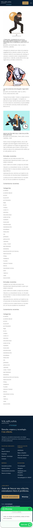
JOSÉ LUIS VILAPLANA (11, 45)
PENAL (5, 256)
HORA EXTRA (6, 217)
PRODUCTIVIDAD (7, 263)
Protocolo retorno (22, 457)
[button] (29, 509)
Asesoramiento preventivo (8, 470)
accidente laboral (7, 193)
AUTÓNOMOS (7, 200)
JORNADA (5, 236)
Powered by (16, 511)
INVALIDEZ (6, 232)
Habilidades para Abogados (22, 471)
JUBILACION (6, 239)
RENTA (5, 266)
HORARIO (5, 219)
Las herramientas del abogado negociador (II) (16, 89)
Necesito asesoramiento (10, 496)
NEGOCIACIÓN (11, 93)
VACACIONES (6, 278)
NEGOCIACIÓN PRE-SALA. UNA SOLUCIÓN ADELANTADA (16, 134)
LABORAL (11, 47)
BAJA (4, 202)
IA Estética (20, 475)
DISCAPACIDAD (7, 215)
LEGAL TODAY (7, 244)
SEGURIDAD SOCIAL (8, 268)
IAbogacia (20, 468)
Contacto (25, 3)
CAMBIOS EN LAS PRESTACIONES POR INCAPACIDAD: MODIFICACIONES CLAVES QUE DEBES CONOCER (15, 160)
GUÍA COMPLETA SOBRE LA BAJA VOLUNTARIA (15, 164)
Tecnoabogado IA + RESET (24, 477)
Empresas (4, 453)
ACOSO (5, 195)
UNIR (16, 93)
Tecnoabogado (21, 466)
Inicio (3, 449)
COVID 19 (5, 210)
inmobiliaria (6, 229)
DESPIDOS (20, 450)
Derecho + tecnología (7, 456)
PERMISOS (6, 258)
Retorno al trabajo (6, 473)
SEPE (4, 270)
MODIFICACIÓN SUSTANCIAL (11, 251)
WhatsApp (25, 496)
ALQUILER (6, 198)
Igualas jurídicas (6, 468)
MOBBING (6, 249)
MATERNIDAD (7, 246)
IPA (4, 234)
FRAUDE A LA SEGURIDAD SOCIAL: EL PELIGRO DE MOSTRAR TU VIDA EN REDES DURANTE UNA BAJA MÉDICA (16, 169)
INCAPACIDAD (7, 224)
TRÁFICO (5, 273)
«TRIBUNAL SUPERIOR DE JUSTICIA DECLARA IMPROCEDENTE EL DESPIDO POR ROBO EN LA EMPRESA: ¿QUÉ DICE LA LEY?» (16, 41)
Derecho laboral (6, 451)
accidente (5, 190)
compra (5, 207)
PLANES (5, 261)
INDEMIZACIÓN (7, 227)
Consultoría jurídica (6, 466)
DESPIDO (5, 47)
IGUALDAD (6, 222)
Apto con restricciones (23, 455)
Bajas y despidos (22, 452)
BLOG (4, 93)
